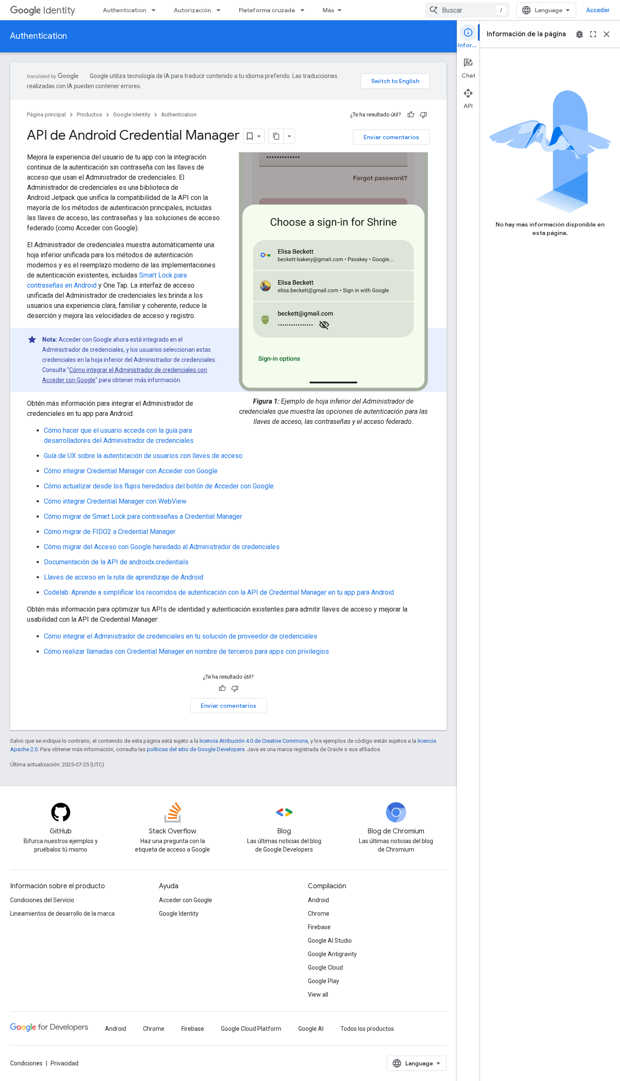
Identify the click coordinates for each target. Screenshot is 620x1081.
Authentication (124, 10)
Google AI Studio (330, 940)
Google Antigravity (332, 954)
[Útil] (410, 114)
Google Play (323, 981)
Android (318, 900)
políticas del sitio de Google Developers (196, 749)
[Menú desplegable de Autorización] (221, 10)
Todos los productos (367, 1028)
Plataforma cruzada (267, 10)
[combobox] (467, 10)
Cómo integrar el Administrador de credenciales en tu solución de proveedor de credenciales (180, 636)
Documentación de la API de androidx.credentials (116, 562)
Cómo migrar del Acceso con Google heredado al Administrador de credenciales (162, 547)
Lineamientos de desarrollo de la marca (62, 913)
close (606, 34)
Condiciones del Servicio (42, 900)
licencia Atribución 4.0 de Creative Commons (253, 741)
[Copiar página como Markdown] (276, 136)
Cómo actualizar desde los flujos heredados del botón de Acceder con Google (159, 486)
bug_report (579, 34)
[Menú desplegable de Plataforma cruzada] (305, 10)
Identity (59, 10)
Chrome (318, 913)
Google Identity (131, 114)
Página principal (46, 114)
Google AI (310, 1028)
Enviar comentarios (391, 137)
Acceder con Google (185, 900)
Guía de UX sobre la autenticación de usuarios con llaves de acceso (143, 456)
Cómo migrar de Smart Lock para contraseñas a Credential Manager (143, 516)
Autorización (192, 10)
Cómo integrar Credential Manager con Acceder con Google (131, 471)
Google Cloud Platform (251, 1028)
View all (318, 994)
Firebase (319, 927)
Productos (89, 114)
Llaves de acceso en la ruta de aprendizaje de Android (123, 577)
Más (328, 10)
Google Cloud (325, 967)
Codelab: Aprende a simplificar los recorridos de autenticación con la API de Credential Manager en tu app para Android (219, 592)
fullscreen (593, 34)
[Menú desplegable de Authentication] (156, 10)
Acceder (598, 10)
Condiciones (26, 1063)
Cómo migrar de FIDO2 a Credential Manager (109, 532)
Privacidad (64, 1063)
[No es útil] (423, 114)
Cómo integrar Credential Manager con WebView (115, 501)
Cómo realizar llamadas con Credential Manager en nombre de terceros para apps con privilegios (186, 651)
